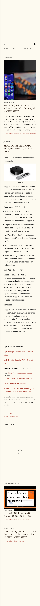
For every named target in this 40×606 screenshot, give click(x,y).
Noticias (17, 49)
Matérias (15, 416)
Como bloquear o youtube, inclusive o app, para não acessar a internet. (20, 534)
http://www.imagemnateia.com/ (20, 373)
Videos (25, 49)
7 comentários (19, 541)
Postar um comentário (22, 134)
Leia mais (33, 133)
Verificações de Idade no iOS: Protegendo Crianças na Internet (19, 108)
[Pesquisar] (35, 44)
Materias (8, 49)
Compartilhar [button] (8, 134)
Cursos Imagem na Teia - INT (15, 383)
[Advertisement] (20, 20)
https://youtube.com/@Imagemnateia (18, 378)
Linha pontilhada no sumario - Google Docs (17, 514)
